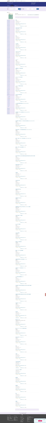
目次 (16, 35)
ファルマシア (11, 7)
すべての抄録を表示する (36, 14)
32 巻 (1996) (8, 60)
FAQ (27, 420)
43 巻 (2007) (8, 45)
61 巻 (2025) (8, 21)
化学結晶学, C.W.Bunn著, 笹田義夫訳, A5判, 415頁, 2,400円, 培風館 (23, 285)
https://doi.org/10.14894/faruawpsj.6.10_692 (21, 116)
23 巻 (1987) (8, 72)
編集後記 (17, 385)
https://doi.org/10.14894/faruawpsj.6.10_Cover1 (21, 23)
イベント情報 (21, 419)
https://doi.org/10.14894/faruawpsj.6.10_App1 (21, 31)
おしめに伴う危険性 (18, 224)
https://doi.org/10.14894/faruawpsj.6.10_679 (21, 81)
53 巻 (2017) (8, 32)
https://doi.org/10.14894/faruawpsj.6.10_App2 (21, 47)
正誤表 (16, 353)
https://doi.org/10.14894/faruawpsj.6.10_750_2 (21, 298)
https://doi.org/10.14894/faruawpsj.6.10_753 (21, 324)
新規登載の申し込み (16, 420)
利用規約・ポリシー (16, 419)
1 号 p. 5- (8, 106)
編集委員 (17, 377)
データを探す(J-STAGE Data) (10, 420)
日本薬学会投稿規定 (18, 361)
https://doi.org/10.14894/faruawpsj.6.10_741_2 (21, 237)
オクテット (17, 59)
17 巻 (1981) (8, 80)
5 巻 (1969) (8, 108)
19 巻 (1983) (8, 77)
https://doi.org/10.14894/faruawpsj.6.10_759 (21, 341)
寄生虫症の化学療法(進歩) (19, 94)
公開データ (15, 418)
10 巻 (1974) (8, 89)
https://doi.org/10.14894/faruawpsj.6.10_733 (21, 211)
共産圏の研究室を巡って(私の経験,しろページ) (21, 259)
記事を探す (8, 419)
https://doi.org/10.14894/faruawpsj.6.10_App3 (21, 55)
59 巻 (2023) (8, 24)
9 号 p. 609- (9, 99)
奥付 (16, 393)
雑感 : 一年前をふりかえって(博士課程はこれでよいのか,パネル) (23, 138)
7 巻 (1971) (8, 93)
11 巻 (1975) (8, 88)
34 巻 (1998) (8, 57)
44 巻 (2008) (8, 44)
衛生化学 (17, 311)
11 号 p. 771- (9, 97)
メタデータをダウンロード (30, 14)
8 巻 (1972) (8, 92)
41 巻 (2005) (8, 48)
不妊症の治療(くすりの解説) (19, 215)
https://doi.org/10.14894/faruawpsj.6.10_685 (21, 99)
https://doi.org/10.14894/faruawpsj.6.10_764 (21, 357)
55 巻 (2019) (8, 29)
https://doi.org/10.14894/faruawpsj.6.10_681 (21, 90)
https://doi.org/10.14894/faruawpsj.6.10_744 (21, 281)
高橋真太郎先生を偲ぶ (18, 189)
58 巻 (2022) (8, 25)
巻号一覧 (12, 5)
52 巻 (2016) (8, 33)
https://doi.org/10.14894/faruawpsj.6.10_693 (21, 125)
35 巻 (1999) (8, 56)
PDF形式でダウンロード (22, 57)
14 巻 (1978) (8, 84)
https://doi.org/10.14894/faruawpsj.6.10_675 (21, 64)
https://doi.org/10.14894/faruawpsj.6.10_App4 (21, 373)
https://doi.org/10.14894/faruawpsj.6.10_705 (21, 176)
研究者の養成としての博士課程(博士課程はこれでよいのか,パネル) (24, 129)
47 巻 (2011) (8, 40)
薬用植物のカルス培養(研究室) (19, 68)
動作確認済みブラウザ (29, 419)
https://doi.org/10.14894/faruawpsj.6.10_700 (21, 160)
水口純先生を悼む (18, 180)
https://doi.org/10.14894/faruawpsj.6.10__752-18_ (21, 315)
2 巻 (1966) (8, 112)
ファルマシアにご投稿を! (19, 369)
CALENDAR (17, 43)
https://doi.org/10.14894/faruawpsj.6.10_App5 (21, 381)
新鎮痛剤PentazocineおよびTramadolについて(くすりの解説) (23, 206)
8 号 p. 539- (9, 100)
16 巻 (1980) (8, 81)
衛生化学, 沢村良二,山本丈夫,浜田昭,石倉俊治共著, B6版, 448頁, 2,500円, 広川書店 (25, 155)
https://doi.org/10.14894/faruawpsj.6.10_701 (21, 168)
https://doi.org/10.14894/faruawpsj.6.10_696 (21, 151)
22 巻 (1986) (8, 73)
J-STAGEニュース (22, 420)
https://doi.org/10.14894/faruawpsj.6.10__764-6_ (21, 365)
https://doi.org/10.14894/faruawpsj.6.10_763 (21, 349)
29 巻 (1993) (8, 64)
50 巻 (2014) (8, 36)
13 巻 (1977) (8, 85)
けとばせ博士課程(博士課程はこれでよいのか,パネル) (22, 103)
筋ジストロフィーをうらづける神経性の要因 (21, 328)
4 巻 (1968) (8, 109)
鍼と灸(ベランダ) (18, 319)
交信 (16, 345)
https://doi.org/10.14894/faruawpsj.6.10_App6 (21, 389)
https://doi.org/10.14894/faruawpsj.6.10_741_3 (21, 246)
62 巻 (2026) (8, 20)
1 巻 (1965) (8, 113)
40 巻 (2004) (8, 49)
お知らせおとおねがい (18, 51)
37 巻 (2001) (8, 53)
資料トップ (9, 5)
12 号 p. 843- (9, 96)
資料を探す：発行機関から (9, 418)
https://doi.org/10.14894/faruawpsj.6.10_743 (21, 272)
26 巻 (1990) (8, 68)
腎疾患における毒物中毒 (19, 241)
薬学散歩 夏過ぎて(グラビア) (19, 164)
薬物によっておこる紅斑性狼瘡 (19, 250)
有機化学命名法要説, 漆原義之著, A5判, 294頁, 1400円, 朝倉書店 (23, 294)
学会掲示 (17, 172)
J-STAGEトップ (8, 7)
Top (22, 414)
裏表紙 (16, 401)
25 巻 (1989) (8, 69)
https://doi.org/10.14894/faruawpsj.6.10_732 (21, 202)
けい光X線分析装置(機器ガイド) (19, 276)
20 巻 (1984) (8, 76)
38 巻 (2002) (8, 52)
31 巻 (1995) (8, 61)
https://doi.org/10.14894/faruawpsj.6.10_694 (21, 134)
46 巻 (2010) (8, 41)
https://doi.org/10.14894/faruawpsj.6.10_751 (21, 307)
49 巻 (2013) (8, 37)
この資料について (16, 5)
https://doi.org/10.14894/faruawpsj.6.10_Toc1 (21, 39)
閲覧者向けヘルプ (29, 418)
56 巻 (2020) (8, 28)
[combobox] (27, 9)
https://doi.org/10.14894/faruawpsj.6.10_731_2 (21, 193)
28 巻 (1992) (8, 65)
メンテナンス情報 (22, 418)
